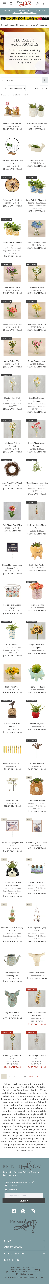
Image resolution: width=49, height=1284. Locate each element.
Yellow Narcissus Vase (36, 324)
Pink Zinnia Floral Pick (12, 525)
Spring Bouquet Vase (37, 361)
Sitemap (37, 1270)
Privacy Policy (16, 1267)
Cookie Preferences (25, 1274)
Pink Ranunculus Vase (12, 324)
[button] (5, 4)
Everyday (11, 25)
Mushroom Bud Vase (12, 123)
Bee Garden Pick (37, 763)
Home (3, 25)
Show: (36, 88)
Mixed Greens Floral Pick (37, 483)
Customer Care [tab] (14, 1253)
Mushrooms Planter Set (37, 123)
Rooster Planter (37, 160)
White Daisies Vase (12, 361)
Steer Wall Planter (36, 972)
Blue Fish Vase (12, 644)
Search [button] (11, 4)
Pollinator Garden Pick (12, 200)
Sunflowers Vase (12, 687)
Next (32, 1076)
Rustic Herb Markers (12, 763)
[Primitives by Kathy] (24, 1232)
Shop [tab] (7, 1240)
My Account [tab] (12, 1260)
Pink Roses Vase (37, 605)
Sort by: (4, 88)
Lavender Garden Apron (37, 882)
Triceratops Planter (36, 687)
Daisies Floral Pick (12, 398)
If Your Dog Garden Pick (36, 842)
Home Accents (22, 25)
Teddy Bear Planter (37, 800)
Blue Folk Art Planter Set (36, 200)
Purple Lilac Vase (12, 287)
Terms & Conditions (30, 1267)
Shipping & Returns (17, 1270)
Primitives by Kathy (19, 1277)
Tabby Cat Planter (37, 565)
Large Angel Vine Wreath (12, 483)
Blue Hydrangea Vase (37, 242)
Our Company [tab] (13, 1247)
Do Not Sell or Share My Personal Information (25, 1272)
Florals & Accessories (38, 25)
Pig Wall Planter (12, 1012)
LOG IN (15, 10)
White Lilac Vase (37, 287)
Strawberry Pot (36, 723)
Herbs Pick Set (12, 800)
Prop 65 (29, 1270)
